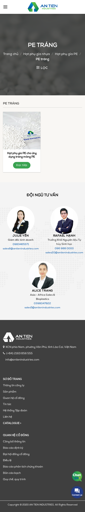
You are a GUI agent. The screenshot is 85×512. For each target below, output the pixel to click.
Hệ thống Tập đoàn (15, 410)
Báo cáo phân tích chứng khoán (23, 467)
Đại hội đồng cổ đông (16, 454)
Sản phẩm (9, 392)
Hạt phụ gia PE (66, 54)
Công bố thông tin (14, 441)
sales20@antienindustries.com (64, 252)
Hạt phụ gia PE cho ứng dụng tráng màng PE (22, 155)
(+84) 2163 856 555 (19, 353)
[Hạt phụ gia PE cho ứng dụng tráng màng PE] (22, 130)
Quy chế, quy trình (14, 479)
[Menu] (5, 7)
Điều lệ (7, 460)
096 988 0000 (64, 248)
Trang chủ (10, 54)
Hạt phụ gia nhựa (36, 54)
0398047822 (42, 303)
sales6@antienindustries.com (21, 248)
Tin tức (7, 404)
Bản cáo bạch (12, 473)
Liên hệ (7, 417)
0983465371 (21, 244)
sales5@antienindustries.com (42, 307)
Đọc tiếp (21, 165)
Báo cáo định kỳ (13, 448)
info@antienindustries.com (22, 360)
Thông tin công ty (13, 385)
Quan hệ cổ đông (14, 398)
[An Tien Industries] (42, 7)
